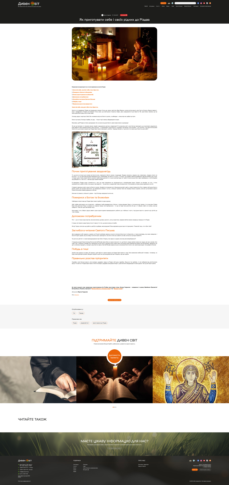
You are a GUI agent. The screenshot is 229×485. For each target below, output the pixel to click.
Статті (157, 6)
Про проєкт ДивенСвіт (143, 464)
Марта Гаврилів (107, 15)
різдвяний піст (85, 323)
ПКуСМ (146, 6)
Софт (173, 6)
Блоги (163, 6)
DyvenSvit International (205, 6)
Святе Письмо (179, 6)
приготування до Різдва (99, 323)
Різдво (75, 323)
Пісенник (85, 464)
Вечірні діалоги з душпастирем (101, 288)
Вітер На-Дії (86, 469)
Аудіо (74, 469)
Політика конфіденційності (24, 481)
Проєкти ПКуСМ (142, 466)
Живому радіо (118, 288)
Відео (74, 471)
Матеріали (196, 6)
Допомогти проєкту (114, 356)
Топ (74, 313)
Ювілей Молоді (187, 6)
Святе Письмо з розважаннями (90, 468)
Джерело (77, 294)
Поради (81, 313)
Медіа (167, 6)
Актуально (151, 6)
